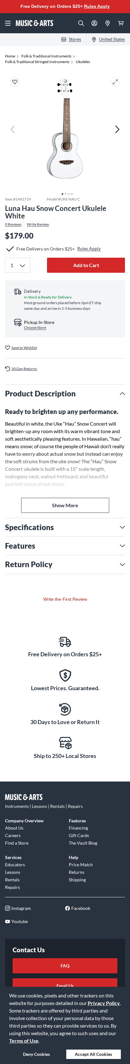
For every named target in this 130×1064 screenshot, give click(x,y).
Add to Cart (86, 265)
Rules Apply (97, 6)
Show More (65, 505)
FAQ (65, 965)
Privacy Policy (104, 1003)
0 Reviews (13, 224)
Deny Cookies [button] (36, 1054)
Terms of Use (23, 1041)
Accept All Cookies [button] (93, 1054)
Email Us (65, 985)
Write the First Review (65, 599)
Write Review (38, 224)
